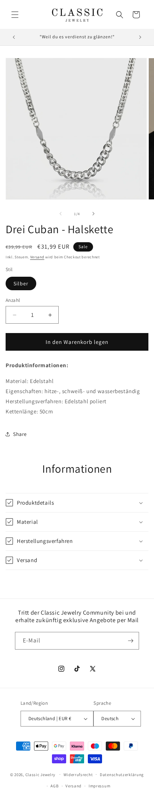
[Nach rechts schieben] (93, 213)
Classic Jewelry (40, 774)
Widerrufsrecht (78, 774)
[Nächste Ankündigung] (140, 37)
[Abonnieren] (130, 641)
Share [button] (20, 434)
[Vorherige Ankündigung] (14, 37)
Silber (20, 283)
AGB (54, 785)
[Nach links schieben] (60, 213)
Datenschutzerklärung (122, 774)
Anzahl (13, 300)
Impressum (99, 785)
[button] (15, 14)
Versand (37, 257)
